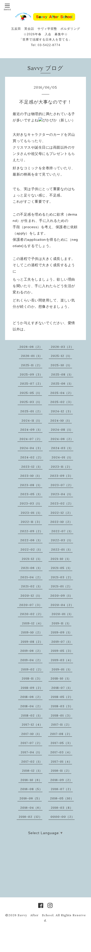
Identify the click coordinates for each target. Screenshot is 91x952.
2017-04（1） (31, 752)
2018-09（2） (32, 688)
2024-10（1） (61, 420)
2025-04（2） (61, 393)
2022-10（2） (61, 522)
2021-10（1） (61, 559)
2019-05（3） (62, 651)
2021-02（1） (31, 586)
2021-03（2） (62, 577)
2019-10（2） (31, 632)
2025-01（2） (31, 411)
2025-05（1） (31, 393)
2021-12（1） (32, 559)
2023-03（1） (31, 503)
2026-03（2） (62, 347)
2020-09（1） (61, 595)
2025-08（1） (62, 374)
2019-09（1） (61, 632)
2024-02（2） (31, 457)
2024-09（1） (31, 429)
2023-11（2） (61, 466)
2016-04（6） (31, 807)
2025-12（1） (61, 356)
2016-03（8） (62, 807)
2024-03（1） (62, 448)
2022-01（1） (62, 549)
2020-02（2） (31, 614)
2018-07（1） (62, 688)
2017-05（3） (62, 743)
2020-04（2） (62, 605)
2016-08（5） (31, 789)
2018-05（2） (62, 697)
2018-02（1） (31, 715)
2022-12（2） (62, 513)
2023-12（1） (31, 466)
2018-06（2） (31, 697)
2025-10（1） (61, 365)
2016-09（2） (61, 780)
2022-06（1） (31, 540)
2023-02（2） (61, 503)
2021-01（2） (61, 586)
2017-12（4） (32, 724)
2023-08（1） (31, 485)
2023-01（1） (31, 513)
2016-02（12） (30, 817)
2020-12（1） (31, 595)
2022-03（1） (62, 540)
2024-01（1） (62, 457)
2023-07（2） (62, 485)
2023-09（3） (61, 476)
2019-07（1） (62, 641)
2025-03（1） (31, 402)
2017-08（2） (61, 734)
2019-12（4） (32, 623)
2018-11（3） (32, 678)
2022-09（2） (31, 531)
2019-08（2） (32, 641)
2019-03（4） (62, 660)
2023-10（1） (31, 476)
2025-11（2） (31, 365)
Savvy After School (36, 915)
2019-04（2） (31, 660)
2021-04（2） (31, 577)
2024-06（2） (62, 439)
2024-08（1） (62, 429)
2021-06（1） (31, 568)
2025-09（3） (31, 374)
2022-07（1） (62, 531)
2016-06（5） (30, 798)
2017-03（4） (61, 752)
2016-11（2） (61, 770)
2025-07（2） (31, 383)
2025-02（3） (61, 402)
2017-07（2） (31, 743)
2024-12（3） (62, 411)
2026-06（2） (30, 347)
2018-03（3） (62, 706)
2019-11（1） (61, 623)
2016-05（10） (62, 798)
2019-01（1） (62, 669)
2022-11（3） (31, 522)
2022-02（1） (31, 549)
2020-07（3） (30, 605)
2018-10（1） (61, 678)
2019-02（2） (32, 669)
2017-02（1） (31, 761)
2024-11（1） (31, 420)
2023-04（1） (62, 494)
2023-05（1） (31, 494)
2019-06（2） (31, 651)
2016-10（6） (31, 780)
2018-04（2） (31, 706)
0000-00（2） (63, 817)
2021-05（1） (61, 568)
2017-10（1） (31, 734)
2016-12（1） (32, 770)
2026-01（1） (31, 356)
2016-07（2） (62, 789)
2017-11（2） (61, 724)
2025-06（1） (62, 383)
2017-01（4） (61, 761)
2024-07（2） (30, 439)
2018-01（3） (61, 715)
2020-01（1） (62, 614)
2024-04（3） (31, 448)
